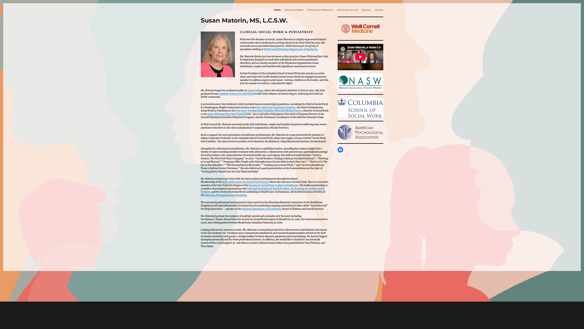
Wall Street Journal (347, 10)
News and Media (294, 10)
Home (277, 10)
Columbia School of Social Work (235, 93)
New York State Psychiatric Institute (275, 107)
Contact (379, 10)
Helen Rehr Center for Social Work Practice (245, 182)
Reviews (366, 10)
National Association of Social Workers (268, 188)
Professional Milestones (320, 10)
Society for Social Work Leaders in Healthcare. (274, 185)
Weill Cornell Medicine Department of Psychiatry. (291, 49)
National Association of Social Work (261, 209)
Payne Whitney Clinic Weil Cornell (226, 114)
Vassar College (255, 90)
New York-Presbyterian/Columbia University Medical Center (269, 110)
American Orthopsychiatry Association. (226, 195)
